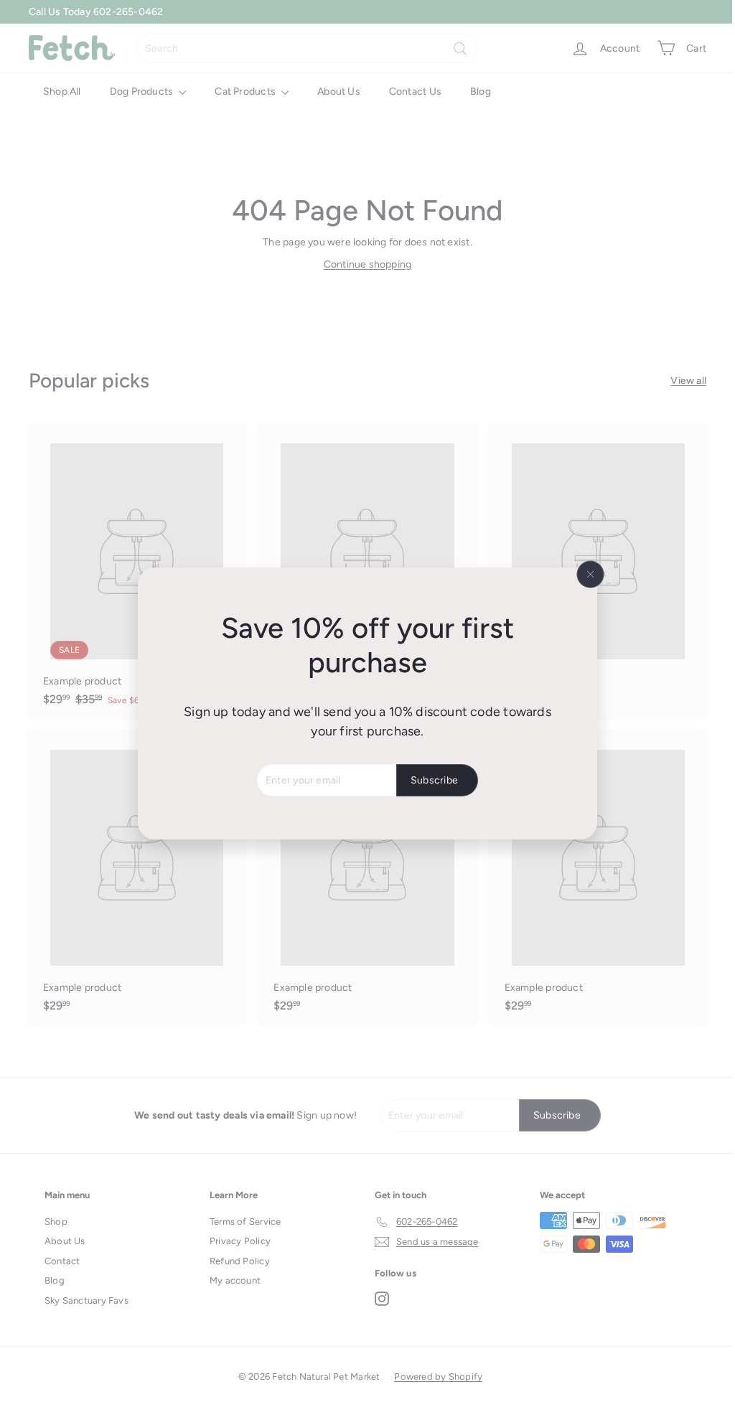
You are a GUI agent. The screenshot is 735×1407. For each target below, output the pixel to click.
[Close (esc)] (585, 574)
